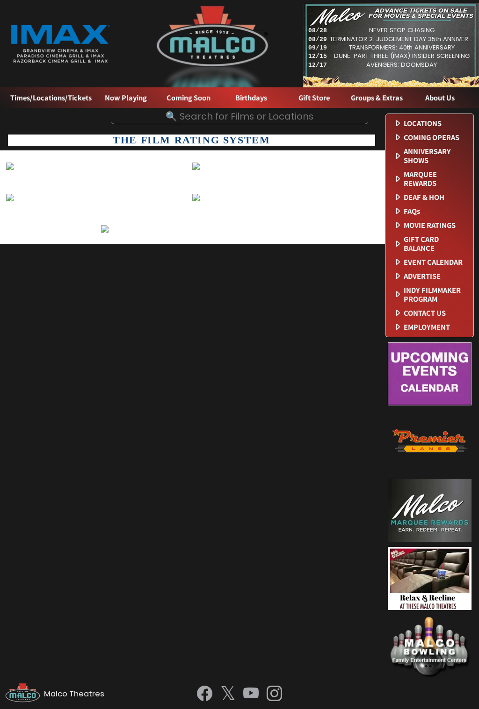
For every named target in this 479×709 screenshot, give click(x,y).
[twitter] (228, 694)
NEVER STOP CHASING (402, 30)
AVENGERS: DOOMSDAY (401, 64)
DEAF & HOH (424, 197)
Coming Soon (188, 97)
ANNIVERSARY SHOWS (427, 156)
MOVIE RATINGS (430, 225)
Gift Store (314, 97)
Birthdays (251, 97)
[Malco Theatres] (24, 694)
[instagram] (274, 694)
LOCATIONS (423, 123)
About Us (440, 97)
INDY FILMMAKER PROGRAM (432, 295)
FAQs (412, 211)
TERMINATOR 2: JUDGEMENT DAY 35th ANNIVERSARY (402, 39)
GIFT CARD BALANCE (421, 244)
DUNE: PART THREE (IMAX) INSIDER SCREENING (402, 55)
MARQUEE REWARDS (420, 179)
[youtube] (251, 694)
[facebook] (204, 694)
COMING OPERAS (431, 137)
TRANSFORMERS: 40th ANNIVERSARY (402, 47)
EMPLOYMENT (427, 327)
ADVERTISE (422, 276)
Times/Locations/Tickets (51, 97)
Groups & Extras (377, 97)
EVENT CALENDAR (433, 262)
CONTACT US (425, 313)
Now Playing (126, 97)
